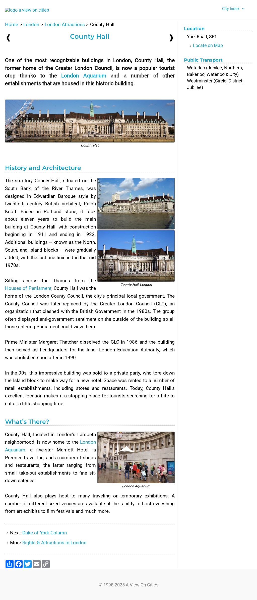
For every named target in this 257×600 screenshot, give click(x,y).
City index (230, 8)
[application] (241, 9)
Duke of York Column (44, 533)
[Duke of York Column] (171, 37)
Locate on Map (208, 45)
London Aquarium (83, 76)
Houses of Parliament (28, 288)
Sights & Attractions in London (54, 542)
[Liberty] (8, 38)
